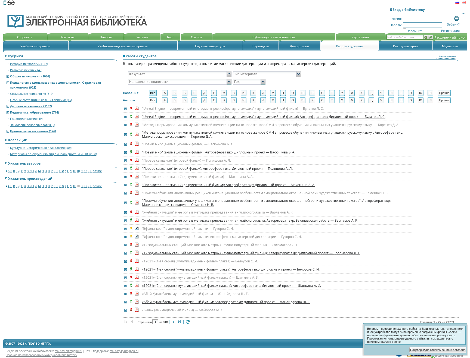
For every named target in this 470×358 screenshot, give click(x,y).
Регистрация (450, 31)
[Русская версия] (457, 3)
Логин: (397, 19)
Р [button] (312, 93)
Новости (106, 37)
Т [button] (332, 93)
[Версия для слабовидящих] (11, 3)
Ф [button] (352, 93)
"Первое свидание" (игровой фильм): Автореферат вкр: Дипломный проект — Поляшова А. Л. (217, 168)
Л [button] (263, 93)
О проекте (24, 37)
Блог (170, 37)
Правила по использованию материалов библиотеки (41, 355)
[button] (456, 18)
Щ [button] (401, 93)
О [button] (293, 93)
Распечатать (447, 56)
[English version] (464, 3)
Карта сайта (360, 37)
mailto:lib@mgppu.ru (68, 351)
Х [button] (362, 93)
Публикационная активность (273, 37)
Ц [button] (371, 93)
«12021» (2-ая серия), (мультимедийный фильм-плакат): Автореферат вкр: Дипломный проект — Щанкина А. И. (231, 285)
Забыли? (453, 24)
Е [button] (214, 93)
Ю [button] (420, 93)
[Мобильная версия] (5, 3)
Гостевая (142, 37)
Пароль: (396, 25)
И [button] (243, 93)
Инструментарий (405, 46)
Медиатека (450, 46)
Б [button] (174, 93)
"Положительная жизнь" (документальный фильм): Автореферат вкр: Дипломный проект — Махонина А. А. (228, 185)
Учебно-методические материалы (123, 46)
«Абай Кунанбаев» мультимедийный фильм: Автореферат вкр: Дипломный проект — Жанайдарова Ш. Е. (226, 302)
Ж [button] (223, 93)
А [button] (165, 93)
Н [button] (283, 93)
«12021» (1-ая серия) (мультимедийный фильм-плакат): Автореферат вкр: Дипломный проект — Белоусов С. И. (231, 269)
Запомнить (415, 31)
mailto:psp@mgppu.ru (124, 351)
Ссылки (196, 37)
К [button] (253, 93)
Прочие (96, 171)
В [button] (184, 93)
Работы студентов (349, 46)
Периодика (260, 46)
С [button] (322, 93)
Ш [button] (391, 93)
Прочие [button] (444, 93)
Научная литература (210, 46)
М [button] (273, 93)
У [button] (342, 93)
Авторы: (129, 100)
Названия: (131, 93)
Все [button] (152, 93)
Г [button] (194, 93)
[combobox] (177, 74)
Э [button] (411, 93)
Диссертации (299, 46)
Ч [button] (381, 93)
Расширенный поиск (450, 37)
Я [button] (430, 93)
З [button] (234, 93)
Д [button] (204, 93)
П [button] (302, 93)
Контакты (67, 37)
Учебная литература (35, 46)
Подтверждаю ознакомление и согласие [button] (437, 349)
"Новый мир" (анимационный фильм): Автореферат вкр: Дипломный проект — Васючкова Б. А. (218, 152)
